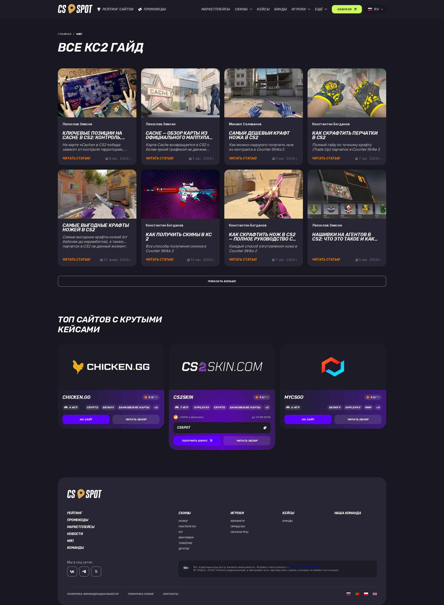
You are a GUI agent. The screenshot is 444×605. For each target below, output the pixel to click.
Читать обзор (136, 419)
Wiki (70, 541)
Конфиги (237, 520)
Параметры (240, 532)
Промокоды (155, 9)
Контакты (170, 594)
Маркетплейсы (215, 9)
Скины (241, 9)
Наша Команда (347, 513)
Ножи (183, 520)
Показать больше (222, 281)
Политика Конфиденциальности (93, 594)
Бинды (280, 9)
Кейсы (263, 9)
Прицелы (238, 526)
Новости (75, 534)
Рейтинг (74, 513)
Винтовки (186, 537)
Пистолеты (187, 526)
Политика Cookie (141, 594)
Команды (75, 548)
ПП (181, 532)
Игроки (299, 9)
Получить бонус (194, 440)
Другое (184, 548)
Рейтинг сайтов (117, 9)
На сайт (86, 419)
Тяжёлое (185, 543)
